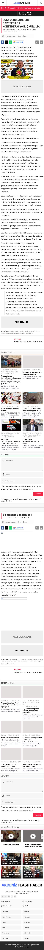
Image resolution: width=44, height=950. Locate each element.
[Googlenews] (15, 896)
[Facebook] (2, 896)
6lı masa (35, 659)
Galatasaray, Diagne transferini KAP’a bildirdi (33, 846)
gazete (3, 333)
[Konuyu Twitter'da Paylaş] (6, 42)
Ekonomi (11, 29)
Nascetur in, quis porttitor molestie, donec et (32, 373)
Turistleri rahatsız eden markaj (10, 410)
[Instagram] (8, 896)
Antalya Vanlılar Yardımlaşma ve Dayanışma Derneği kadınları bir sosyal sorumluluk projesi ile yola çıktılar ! (11, 380)
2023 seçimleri (12, 659)
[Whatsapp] (12, 896)
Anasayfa (5, 29)
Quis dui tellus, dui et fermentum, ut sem (8, 765)
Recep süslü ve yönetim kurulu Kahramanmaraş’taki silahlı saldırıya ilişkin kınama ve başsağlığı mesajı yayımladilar (32, 858)
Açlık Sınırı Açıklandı (11, 844)
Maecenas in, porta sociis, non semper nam (32, 765)
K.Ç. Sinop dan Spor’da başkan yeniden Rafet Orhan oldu (31, 710)
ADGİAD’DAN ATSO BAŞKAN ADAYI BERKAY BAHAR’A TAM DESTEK (10, 861)
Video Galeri (14, 371)
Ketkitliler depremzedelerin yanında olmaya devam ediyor (10, 441)
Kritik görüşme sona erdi (10, 737)
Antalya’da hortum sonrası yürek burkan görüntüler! (32, 410)
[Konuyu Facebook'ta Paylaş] (2, 42)
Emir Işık (17, 339)
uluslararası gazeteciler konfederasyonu (21, 333)
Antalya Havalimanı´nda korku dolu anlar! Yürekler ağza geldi (10, 705)
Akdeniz (10, 331)
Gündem (10, 370)
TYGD (7, 333)
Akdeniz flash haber (19, 331)
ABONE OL (19, 42)
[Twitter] (5, 896)
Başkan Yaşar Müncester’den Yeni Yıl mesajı (31, 441)
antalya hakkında (34, 331)
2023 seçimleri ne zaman (25, 659)
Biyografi (25, 433)
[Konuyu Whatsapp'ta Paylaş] (10, 42)
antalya (27, 331)
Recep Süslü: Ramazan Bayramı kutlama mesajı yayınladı (11, 874)
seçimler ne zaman (10, 664)
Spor (33, 702)
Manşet (8, 371)
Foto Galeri (4, 370)
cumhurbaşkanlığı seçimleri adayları (26, 661)
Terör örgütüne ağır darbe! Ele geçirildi (32, 738)
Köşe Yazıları (26, 370)
